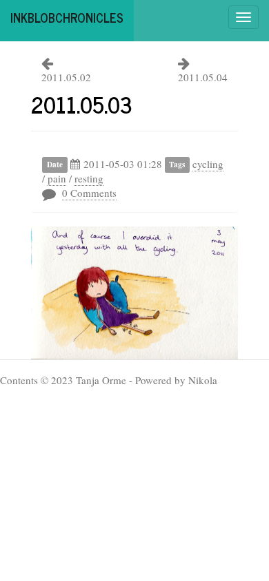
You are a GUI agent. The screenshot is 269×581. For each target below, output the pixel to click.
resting (88, 178)
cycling (207, 164)
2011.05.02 (66, 77)
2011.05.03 (81, 104)
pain (57, 178)
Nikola (202, 380)
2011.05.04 (203, 77)
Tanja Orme (101, 380)
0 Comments (89, 193)
